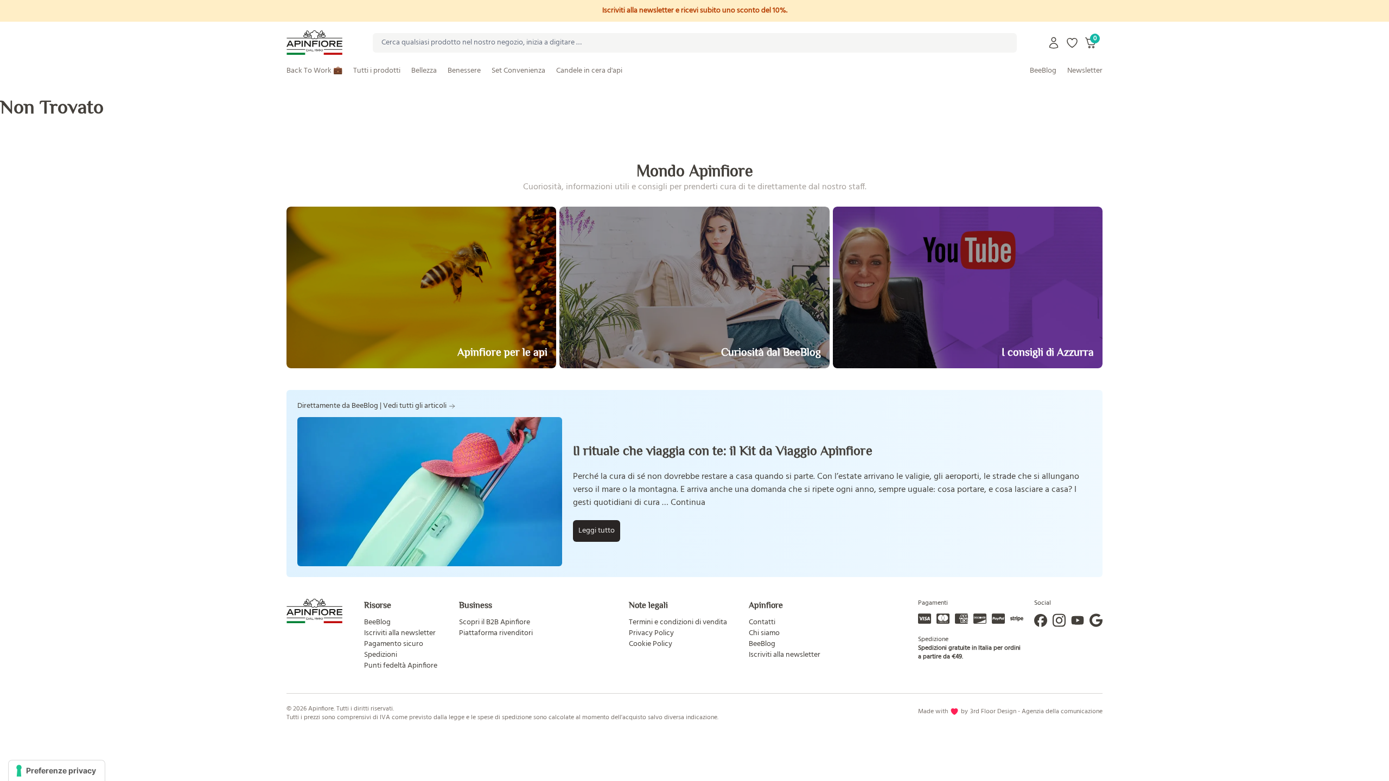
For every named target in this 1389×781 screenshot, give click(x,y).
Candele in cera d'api (589, 71)
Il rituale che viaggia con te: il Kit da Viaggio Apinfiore (722, 450)
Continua (688, 503)
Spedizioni (380, 655)
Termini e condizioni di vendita (678, 622)
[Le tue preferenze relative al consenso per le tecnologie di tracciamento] (57, 770)
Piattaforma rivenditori (496, 633)
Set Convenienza (518, 71)
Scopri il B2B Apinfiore (494, 622)
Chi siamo (764, 633)
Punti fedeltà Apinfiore (400, 666)
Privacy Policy (651, 633)
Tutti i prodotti (376, 71)
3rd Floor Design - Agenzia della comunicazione (1036, 711)
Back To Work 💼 (314, 71)
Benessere (464, 71)
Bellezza (424, 71)
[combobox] (695, 43)
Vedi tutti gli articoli (415, 406)
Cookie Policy (650, 644)
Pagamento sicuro (393, 644)
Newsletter (1085, 71)
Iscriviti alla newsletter (400, 633)
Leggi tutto (596, 530)
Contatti (762, 622)
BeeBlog (1043, 71)
